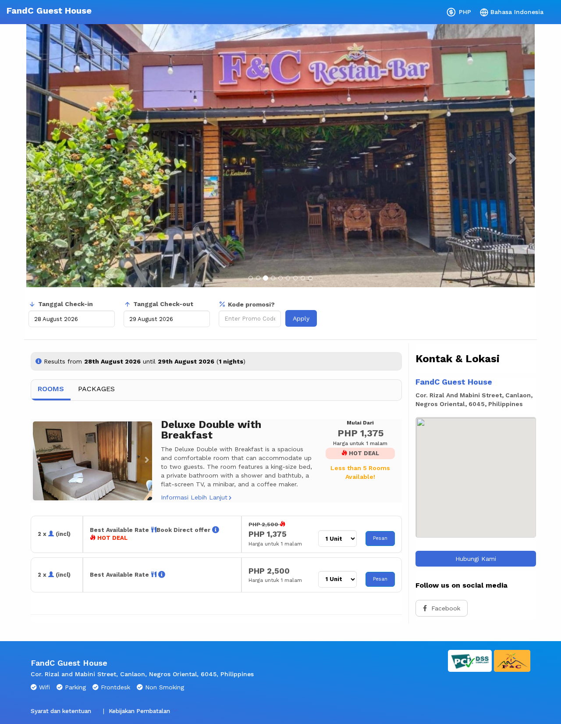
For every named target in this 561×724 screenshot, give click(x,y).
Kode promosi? (251, 304)
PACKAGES (96, 389)
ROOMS (51, 389)
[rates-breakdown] (215, 530)
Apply (301, 318)
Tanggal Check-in (65, 303)
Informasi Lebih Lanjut (194, 497)
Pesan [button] (380, 538)
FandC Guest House (49, 10)
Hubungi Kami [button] (475, 558)
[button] (36, 461)
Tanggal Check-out (163, 303)
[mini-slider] (92, 461)
